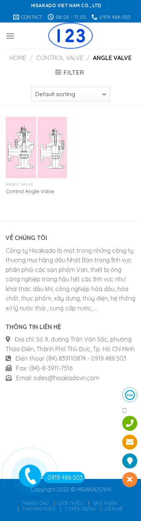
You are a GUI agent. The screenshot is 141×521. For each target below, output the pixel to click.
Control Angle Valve (30, 191)
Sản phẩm (105, 503)
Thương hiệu (39, 509)
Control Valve (59, 58)
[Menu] (10, 36)
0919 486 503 (65, 477)
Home (17, 58)
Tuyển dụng (80, 509)
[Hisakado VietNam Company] (70, 36)
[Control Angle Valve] (36, 147)
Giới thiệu (70, 503)
